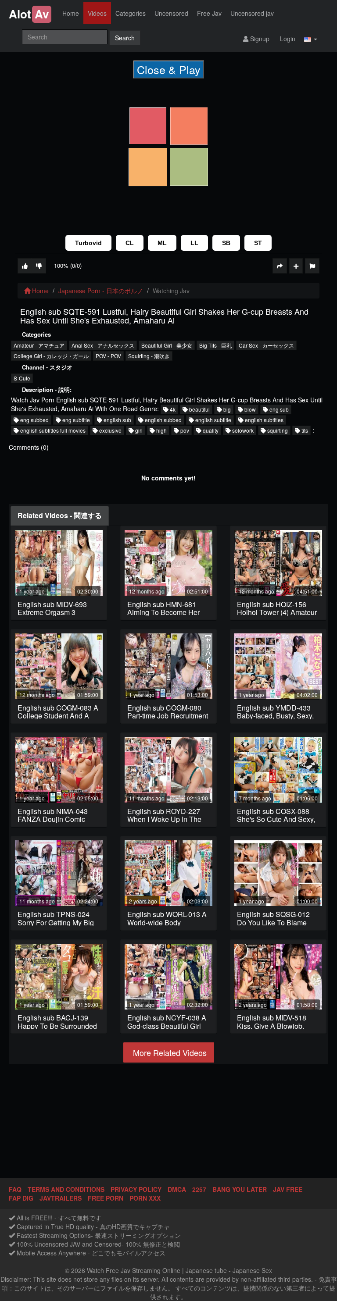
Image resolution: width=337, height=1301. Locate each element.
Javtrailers (60, 1198)
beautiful (199, 409)
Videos (97, 13)
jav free (287, 1189)
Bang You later (239, 1189)
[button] (311, 38)
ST (258, 242)
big (226, 409)
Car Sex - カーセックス (266, 345)
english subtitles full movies (52, 430)
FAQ (15, 1189)
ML (162, 242)
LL (194, 242)
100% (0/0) (68, 265)
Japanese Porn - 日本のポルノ (100, 290)
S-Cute (22, 378)
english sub (116, 419)
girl (138, 430)
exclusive (110, 430)
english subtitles (263, 419)
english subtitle (212, 419)
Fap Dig (21, 1198)
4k (172, 409)
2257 (199, 1189)
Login (286, 38)
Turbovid (88, 242)
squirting (277, 430)
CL (129, 242)
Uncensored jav (252, 13)
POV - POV (108, 355)
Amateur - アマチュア (39, 345)
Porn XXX (145, 1198)
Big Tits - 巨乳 (215, 345)
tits (304, 430)
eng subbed (34, 419)
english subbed (162, 419)
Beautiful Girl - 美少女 (166, 345)
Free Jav (209, 13)
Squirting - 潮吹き (149, 355)
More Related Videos (169, 1052)
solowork (242, 430)
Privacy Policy (136, 1189)
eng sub (278, 409)
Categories (130, 13)
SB (226, 242)
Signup (258, 38)
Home (70, 13)
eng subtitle (75, 419)
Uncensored (171, 13)
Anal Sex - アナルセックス (103, 345)
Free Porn (105, 1198)
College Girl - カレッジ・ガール (51, 355)
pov (184, 430)
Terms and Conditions (66, 1189)
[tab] (60, 516)
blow (249, 409)
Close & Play (169, 69)
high (161, 430)
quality (210, 430)
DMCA (177, 1189)
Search (125, 37)
